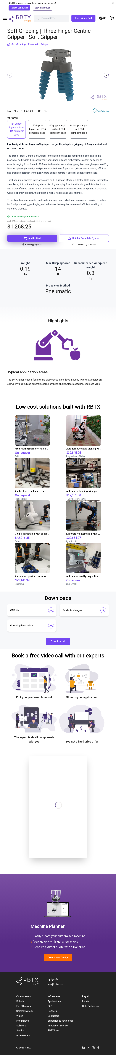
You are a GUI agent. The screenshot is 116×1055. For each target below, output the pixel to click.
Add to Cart (34, 238)
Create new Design (58, 957)
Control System (24, 1011)
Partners (52, 1011)
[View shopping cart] (112, 18)
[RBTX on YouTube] (88, 1047)
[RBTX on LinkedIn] (83, 1047)
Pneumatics (22, 1020)
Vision (19, 1015)
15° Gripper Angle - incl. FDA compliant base (37, 129)
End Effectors (23, 1006)
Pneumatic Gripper (38, 44)
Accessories (23, 1035)
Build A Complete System (86, 238)
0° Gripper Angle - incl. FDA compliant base (78, 129)
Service (20, 1030)
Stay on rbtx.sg (42, 7)
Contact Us (53, 1015)
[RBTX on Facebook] (98, 1047)
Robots (20, 1001)
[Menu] (4, 18)
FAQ (50, 1006)
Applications (54, 1001)
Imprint (86, 1001)
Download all (58, 641)
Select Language (19, 7)
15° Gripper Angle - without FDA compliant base (16, 129)
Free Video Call (83, 18)
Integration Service (58, 1025)
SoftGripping (18, 44)
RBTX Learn (54, 1030)
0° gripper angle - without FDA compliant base (58, 129)
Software (21, 1025)
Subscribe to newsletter (60, 1020)
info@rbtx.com (55, 984)
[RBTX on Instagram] (93, 1047)
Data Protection (90, 1006)
